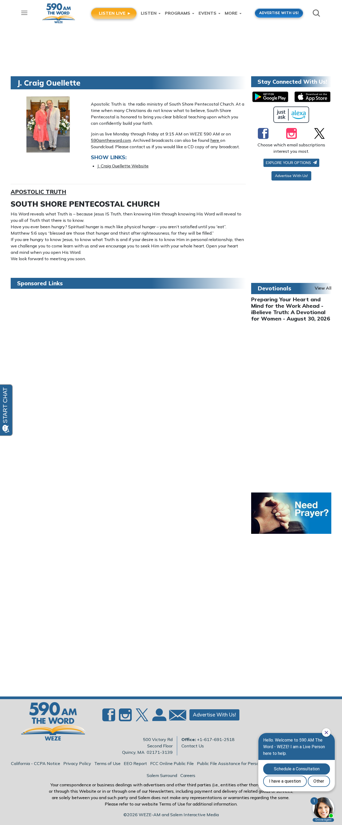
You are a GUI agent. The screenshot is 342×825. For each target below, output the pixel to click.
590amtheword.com (111, 140)
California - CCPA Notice (35, 763)
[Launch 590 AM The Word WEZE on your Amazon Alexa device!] (291, 114)
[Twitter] (319, 133)
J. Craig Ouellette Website (123, 166)
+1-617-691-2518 (216, 739)
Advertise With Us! (291, 175)
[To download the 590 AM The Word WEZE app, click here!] (270, 96)
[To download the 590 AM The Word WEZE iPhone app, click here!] (312, 96)
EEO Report (135, 763)
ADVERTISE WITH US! (279, 13)
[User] (158, 718)
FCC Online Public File (172, 763)
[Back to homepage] (50, 723)
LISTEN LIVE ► (115, 13)
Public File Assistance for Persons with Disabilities (247, 763)
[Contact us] (175, 716)
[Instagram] (291, 133)
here (215, 140)
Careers (187, 775)
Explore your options (289, 162)
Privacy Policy (77, 763)
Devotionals (274, 288)
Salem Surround (162, 775)
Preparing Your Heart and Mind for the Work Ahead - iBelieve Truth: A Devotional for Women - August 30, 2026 (290, 309)
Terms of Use (107, 763)
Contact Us (192, 745)
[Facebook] (263, 133)
